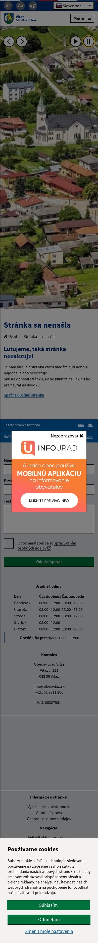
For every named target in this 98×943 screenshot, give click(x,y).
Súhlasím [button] (48, 905)
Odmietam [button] (49, 919)
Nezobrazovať (65, 436)
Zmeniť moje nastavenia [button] (49, 931)
